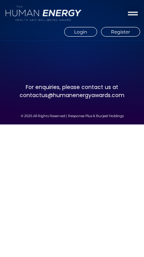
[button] (132, 13)
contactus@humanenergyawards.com (72, 95)
